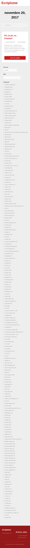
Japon (7, 294)
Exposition (8, 234)
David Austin (9, 191)
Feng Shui (8, 244)
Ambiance (8, 94)
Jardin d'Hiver (9, 298)
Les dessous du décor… (11, 334)
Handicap (8, 263)
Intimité (8, 289)
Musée (7, 379)
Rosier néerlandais (10, 458)
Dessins (8, 198)
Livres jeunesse (9, 351)
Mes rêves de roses (10, 367)
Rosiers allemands (10, 460)
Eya (7, 236)
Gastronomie (9, 253)
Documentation (9, 210)
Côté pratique (9, 170)
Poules (8, 424)
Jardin (8, 296)
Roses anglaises (10, 446)
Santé (7, 472)
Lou (6, 355)
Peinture (8, 405)
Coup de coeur (9, 175)
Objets (7, 393)
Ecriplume (9, 3)
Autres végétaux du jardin (12, 125)
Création (8, 182)
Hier (7, 267)
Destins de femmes (10, 203)
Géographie (8, 256)
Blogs (7, 141)
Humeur (8, 272)
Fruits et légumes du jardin (12, 251)
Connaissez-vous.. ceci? (11, 165)
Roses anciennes (10, 443)
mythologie (8, 384)
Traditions (8, 503)
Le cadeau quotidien (10, 320)
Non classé (8, 391)
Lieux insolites (9, 341)
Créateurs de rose (10, 179)
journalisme (8, 303)
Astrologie (8, 108)
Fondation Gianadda (11, 246)
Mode (7, 372)
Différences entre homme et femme (14, 206)
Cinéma (8, 163)
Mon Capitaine (9, 374)
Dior (7, 208)
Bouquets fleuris (10, 146)
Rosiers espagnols (10, 470)
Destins (8, 201)
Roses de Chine (9, 448)
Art (7, 103)
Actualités (8, 87)
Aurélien (8, 120)
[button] (25, 3)
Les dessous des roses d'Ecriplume (14, 332)
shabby (7, 477)
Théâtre (7, 498)
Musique (8, 382)
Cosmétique (8, 167)
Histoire (8, 270)
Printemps (8, 431)
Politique (8, 420)
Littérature (8, 346)
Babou (7, 127)
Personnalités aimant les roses (13, 408)
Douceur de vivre (9, 213)
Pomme (8, 422)
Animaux (8, 96)
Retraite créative (9, 441)
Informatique (9, 279)
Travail (7, 505)
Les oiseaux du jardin (10, 336)
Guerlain (8, 260)
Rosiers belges (9, 465)
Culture (7, 189)
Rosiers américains (10, 462)
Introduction (8, 291)
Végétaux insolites (10, 508)
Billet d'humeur (9, 139)
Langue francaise (10, 317)
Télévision (8, 493)
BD (7, 129)
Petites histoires (9, 410)
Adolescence (9, 89)
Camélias (8, 153)
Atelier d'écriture (10, 113)
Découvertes (9, 196)
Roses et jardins (10, 450)
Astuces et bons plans (11, 110)
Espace (7, 232)
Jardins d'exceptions (10, 301)
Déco (7, 194)
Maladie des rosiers (10, 358)
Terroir (7, 496)
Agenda (7, 91)
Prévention (8, 429)
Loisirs (7, 353)
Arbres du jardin (10, 99)
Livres (7, 348)
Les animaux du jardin (11, 329)
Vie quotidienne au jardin (12, 512)
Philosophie (9, 412)
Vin (7, 515)
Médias (7, 360)
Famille (8, 239)
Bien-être (8, 137)
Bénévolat (8, 134)
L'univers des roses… (11, 310)
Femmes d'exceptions (11, 241)
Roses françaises (10, 453)
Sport (7, 486)
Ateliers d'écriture (10, 115)
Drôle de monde (9, 215)
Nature (7, 386)
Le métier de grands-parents (12, 324)
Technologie (9, 491)
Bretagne (8, 149)
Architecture (8, 101)
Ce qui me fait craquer (11, 158)
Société (8, 481)
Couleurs (8, 172)
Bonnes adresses (10, 144)
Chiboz (7, 160)
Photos (7, 415)
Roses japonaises (10, 455)
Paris (7, 401)
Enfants (8, 227)
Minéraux (8, 370)
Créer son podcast (10, 184)
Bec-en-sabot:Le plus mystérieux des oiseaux (16, 132)
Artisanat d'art (9, 106)
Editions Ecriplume (10, 222)
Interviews (8, 286)
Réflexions (8, 434)
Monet (7, 377)
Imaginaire (8, 277)
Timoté (7, 500)
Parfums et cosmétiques (11, 398)
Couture (7, 177)
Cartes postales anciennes (12, 156)
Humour (8, 274)
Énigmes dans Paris (10, 229)
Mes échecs (8, 363)
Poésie (7, 417)
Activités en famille (10, 84)
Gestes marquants (10, 258)
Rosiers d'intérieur (10, 467)
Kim (7, 308)
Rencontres (9, 436)
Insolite (8, 282)
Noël (7, 389)
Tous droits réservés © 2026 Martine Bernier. (15, 544)
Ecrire (7, 220)
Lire (7, 343)
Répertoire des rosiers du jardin (13, 439)
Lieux (7, 339)
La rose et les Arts (10, 313)
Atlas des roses (9, 118)
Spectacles (8, 484)
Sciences (8, 474)
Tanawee (8, 489)
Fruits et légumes (10, 248)
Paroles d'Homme (10, 403)
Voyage (8, 517)
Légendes (8, 327)
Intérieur (7, 284)
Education (8, 225)
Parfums (8, 396)
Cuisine (8, 187)
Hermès (7, 265)
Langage (8, 315)
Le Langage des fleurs (11, 322)
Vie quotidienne (10, 510)
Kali (7, 305)
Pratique (8, 427)
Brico (7, 151)
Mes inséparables (10, 365)
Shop (7, 479)
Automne (8, 122)
